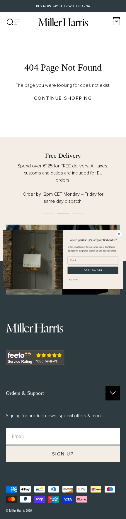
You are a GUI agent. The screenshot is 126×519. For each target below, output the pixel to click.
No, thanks (73, 280)
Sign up (63, 454)
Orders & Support (25, 393)
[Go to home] (63, 22)
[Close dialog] (119, 234)
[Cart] (116, 21)
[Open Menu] (13, 22)
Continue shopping (63, 98)
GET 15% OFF (93, 270)
